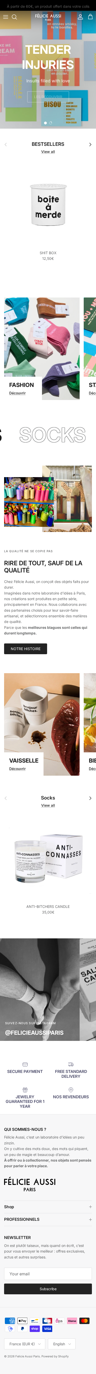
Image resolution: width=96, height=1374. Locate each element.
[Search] (17, 17)
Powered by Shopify (55, 1356)
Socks (48, 798)
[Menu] (5, 17)
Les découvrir (48, 97)
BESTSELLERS (48, 144)
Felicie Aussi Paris (27, 1356)
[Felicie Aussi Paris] (48, 17)
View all (48, 151)
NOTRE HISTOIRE (25, 649)
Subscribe (48, 1289)
